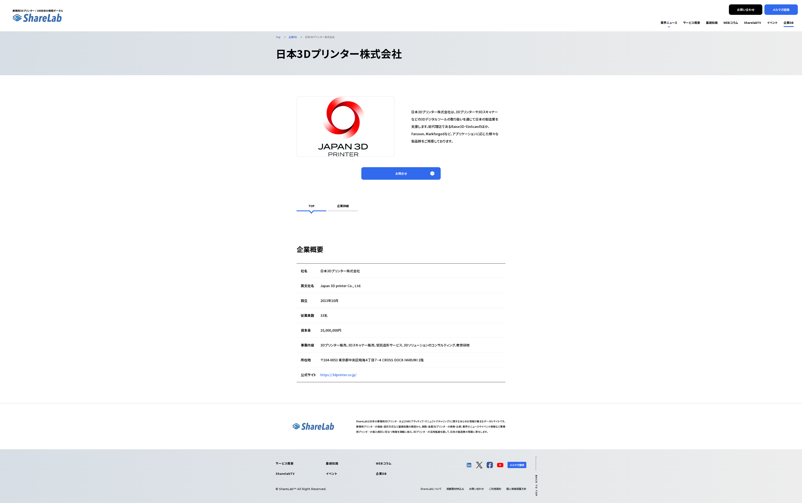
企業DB (381, 473)
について (431, 488)
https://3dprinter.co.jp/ (338, 374)
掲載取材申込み (455, 488)
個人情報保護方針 (516, 488)
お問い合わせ (476, 488)
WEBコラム (384, 463)
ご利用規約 (495, 488)
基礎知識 (332, 463)
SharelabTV (285, 473)
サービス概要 (285, 463)
